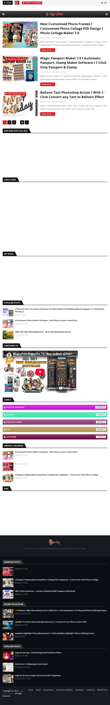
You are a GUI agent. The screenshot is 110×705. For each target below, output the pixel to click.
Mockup (53, 414)
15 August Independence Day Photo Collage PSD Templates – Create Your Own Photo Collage (56, 475)
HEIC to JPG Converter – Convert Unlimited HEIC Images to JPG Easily (45, 591)
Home (30, 690)
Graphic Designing (53, 407)
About (38, 690)
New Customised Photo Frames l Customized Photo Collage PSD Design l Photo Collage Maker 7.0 (71, 28)
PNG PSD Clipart (53, 422)
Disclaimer (79, 690)
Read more (46, 50)
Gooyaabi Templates (50, 701)
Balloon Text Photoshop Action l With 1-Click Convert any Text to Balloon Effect (72, 94)
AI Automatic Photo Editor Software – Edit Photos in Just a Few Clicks (46, 320)
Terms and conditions (64, 690)
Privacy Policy (48, 690)
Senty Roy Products (13, 692)
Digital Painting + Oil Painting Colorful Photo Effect (38, 652)
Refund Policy (102, 690)
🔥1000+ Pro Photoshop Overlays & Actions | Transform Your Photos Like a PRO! (51, 622)
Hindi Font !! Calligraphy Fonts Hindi (31, 664)
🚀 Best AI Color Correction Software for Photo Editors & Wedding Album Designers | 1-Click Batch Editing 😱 (59, 310)
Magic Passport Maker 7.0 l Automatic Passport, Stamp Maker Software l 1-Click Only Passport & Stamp (73, 62)
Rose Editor (46, 38)
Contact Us (90, 690)
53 (22, 122)
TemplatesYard (23, 701)
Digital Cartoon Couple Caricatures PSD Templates (38, 675)
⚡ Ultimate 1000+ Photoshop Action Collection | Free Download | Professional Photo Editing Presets (61, 610)
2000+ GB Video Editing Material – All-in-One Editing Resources (43, 332)
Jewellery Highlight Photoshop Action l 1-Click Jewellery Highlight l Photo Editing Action (54, 633)
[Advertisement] (55, 154)
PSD (53, 429)
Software (53, 437)
